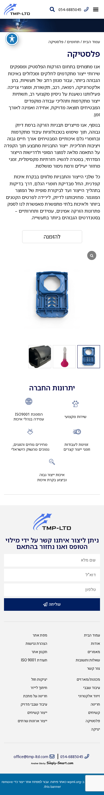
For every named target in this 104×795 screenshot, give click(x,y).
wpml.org (74, 782)
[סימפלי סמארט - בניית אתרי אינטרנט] (52, 763)
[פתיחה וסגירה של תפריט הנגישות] (12, 38)
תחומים (73, 41)
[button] (95, 9)
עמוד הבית (91, 41)
